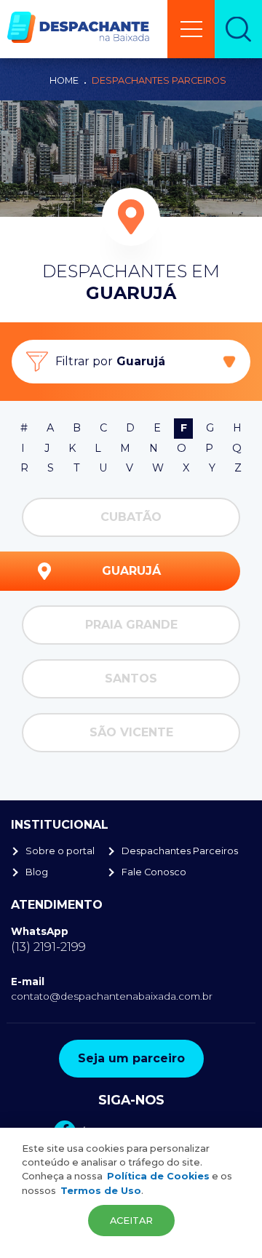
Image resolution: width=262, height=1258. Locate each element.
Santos (131, 678)
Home (64, 80)
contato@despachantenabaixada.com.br (112, 996)
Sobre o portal (60, 850)
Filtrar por (110, 361)
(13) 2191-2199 (48, 946)
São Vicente (131, 732)
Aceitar (131, 1220)
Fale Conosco (154, 872)
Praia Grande (131, 625)
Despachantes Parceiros (159, 80)
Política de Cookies (158, 1176)
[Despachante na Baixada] (78, 27)
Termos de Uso (100, 1190)
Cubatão (131, 517)
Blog (36, 872)
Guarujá (131, 571)
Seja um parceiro (131, 1058)
